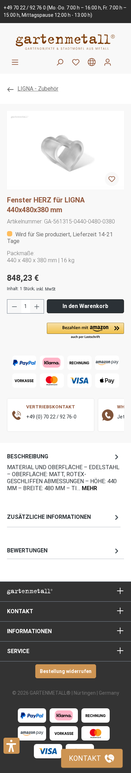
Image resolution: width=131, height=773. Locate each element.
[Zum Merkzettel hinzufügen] (112, 179)
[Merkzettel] (76, 62)
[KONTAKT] (92, 758)
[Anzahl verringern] (14, 306)
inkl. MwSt (46, 289)
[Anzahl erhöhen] (37, 306)
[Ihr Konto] (108, 62)
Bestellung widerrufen (66, 671)
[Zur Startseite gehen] (65, 42)
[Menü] (15, 62)
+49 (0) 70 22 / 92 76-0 (51, 417)
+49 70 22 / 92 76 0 (24, 7)
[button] (85, 331)
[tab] (64, 472)
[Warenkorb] (120, 59)
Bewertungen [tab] (27, 550)
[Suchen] (60, 62)
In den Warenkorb (85, 306)
